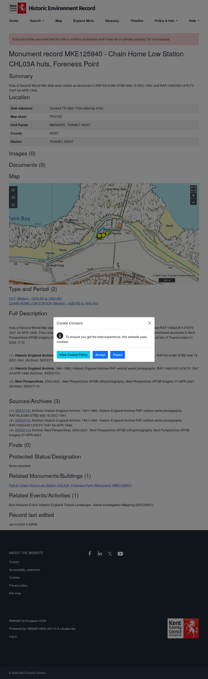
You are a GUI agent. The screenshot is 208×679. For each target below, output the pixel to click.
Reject (117, 354)
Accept (100, 354)
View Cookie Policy (73, 354)
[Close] (149, 323)
